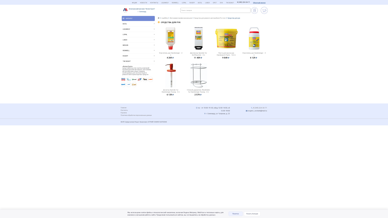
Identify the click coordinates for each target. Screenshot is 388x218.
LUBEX (207, 3)
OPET (215, 3)
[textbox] (215, 10)
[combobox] (215, 10)
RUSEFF (192, 3)
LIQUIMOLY (165, 3)
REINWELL (175, 3)
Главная (124, 107)
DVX (221, 3)
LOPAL (184, 3)
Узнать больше (252, 214)
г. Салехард (142, 10)
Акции (134, 3)
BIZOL (200, 3)
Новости (143, 3)
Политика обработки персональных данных (136, 115)
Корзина (124, 113)
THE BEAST (230, 3)
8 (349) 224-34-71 (243, 2)
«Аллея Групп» (127, 66)
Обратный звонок (259, 3)
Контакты (154, 3)
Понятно (235, 214)
